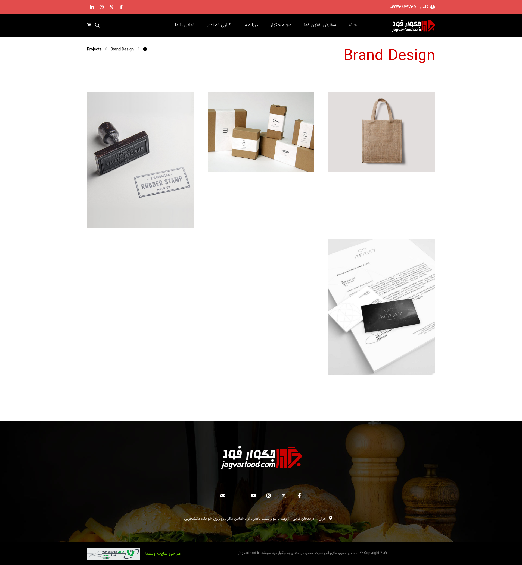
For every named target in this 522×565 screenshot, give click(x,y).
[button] (121, 7)
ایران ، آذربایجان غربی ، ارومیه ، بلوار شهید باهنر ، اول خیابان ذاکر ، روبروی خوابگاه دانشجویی (255, 519)
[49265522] (413, 26)
